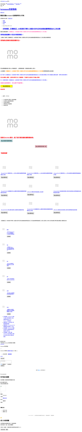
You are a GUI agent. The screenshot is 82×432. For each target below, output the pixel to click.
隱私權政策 (48, 415)
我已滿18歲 (3, 429)
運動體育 (10, 354)
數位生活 (10, 18)
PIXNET (32, 415)
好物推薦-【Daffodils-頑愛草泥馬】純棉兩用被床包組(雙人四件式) (8, 329)
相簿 (4, 20)
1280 (7, 290)
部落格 (4, 22)
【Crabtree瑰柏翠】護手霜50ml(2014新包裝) (10, 264)
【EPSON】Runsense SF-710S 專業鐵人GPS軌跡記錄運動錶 (10, 232)
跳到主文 (2, 12)
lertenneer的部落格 (8, 9)
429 (7, 276)
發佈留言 (2, 365)
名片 (4, 23)
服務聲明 (52, 415)
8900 (7, 229)
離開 (7, 429)
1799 (7, 307)
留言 (12, 350)
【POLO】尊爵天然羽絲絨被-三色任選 (35, 191)
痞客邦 (9, 350)
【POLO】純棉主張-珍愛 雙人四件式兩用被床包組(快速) (65, 209)
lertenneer (2, 344)
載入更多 (2, 358)
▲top (1, 356)
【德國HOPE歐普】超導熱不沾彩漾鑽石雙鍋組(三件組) (10, 310)
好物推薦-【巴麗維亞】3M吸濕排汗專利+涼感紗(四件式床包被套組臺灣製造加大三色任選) (32, 29)
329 (7, 261)
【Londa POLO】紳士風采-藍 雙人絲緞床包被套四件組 (12, 209)
